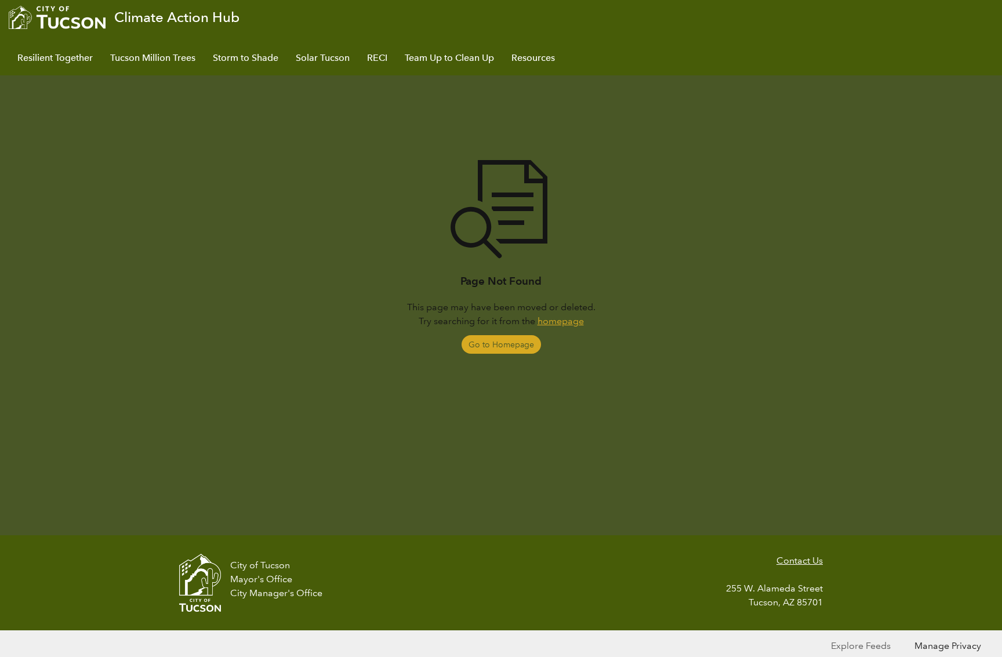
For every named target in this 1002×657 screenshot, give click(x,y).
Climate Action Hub (176, 17)
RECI (377, 57)
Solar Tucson (323, 57)
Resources (533, 57)
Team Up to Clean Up (449, 57)
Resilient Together (55, 57)
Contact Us (799, 560)
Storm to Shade (245, 57)
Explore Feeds (861, 645)
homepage (561, 320)
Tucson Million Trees (152, 57)
